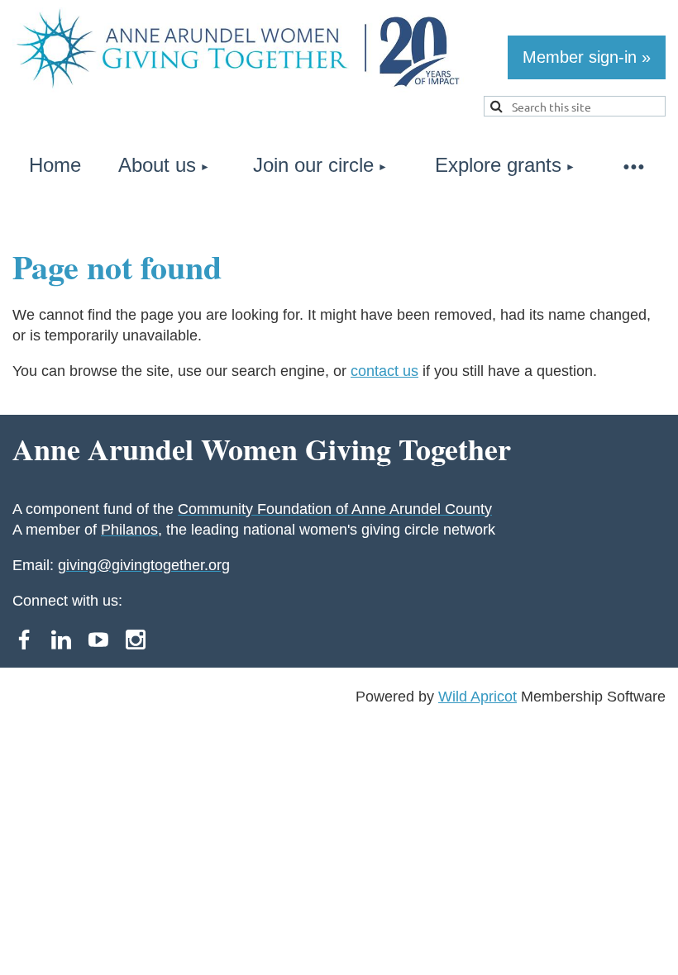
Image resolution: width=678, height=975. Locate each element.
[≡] (632, 165)
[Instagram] (135, 639)
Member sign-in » (587, 57)
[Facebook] (24, 639)
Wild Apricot (477, 696)
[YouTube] (98, 639)
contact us (384, 371)
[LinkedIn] (61, 639)
